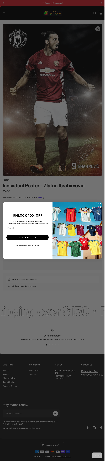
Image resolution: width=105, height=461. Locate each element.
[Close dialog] (98, 205)
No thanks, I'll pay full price (26, 245)
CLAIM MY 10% (26, 237)
